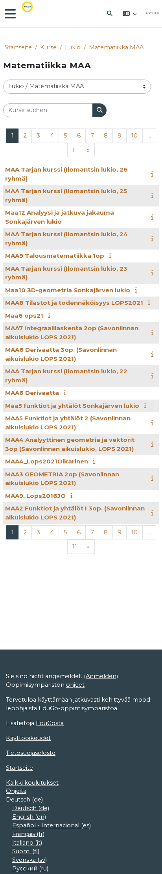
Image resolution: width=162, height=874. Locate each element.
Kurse (48, 47)
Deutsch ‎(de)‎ (24, 799)
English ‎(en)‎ (29, 816)
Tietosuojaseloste (30, 752)
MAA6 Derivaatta (32, 392)
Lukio (73, 47)
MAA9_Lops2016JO (35, 495)
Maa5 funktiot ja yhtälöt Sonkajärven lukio (72, 405)
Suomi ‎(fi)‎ (25, 851)
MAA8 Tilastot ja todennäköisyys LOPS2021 (74, 302)
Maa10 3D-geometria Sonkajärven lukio (67, 290)
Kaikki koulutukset (32, 782)
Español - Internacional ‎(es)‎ (51, 825)
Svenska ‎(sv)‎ (29, 859)
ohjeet (75, 684)
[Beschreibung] (154, 173)
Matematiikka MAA (116, 47)
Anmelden (152, 13)
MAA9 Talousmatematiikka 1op (54, 255)
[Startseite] (33, 13)
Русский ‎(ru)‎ (30, 868)
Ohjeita (16, 790)
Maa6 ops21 (24, 315)
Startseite (18, 47)
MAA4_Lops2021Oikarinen (46, 461)
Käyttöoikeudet (28, 738)
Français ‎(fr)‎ (28, 834)
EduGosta (50, 723)
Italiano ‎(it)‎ (27, 842)
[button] (110, 13)
